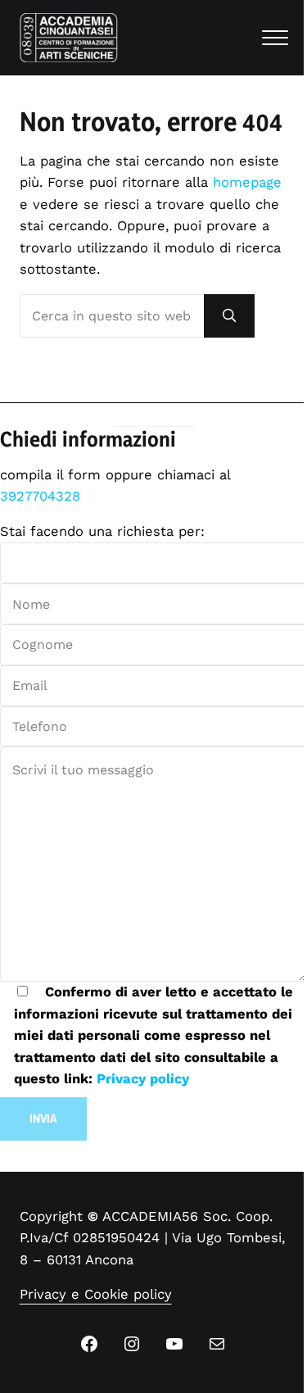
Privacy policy (143, 1079)
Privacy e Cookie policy (96, 1294)
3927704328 (40, 496)
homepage (247, 182)
